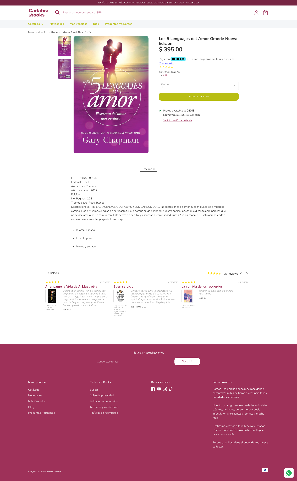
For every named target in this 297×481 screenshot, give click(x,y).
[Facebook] (153, 389)
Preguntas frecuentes (118, 24)
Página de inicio (35, 32)
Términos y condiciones (104, 407)
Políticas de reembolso (104, 413)
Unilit (164, 75)
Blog (96, 24)
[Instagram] (165, 389)
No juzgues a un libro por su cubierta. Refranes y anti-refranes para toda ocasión (120, 310)
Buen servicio (123, 286)
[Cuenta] (256, 12)
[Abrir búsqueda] (57, 12)
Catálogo (34, 24)
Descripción (148, 169)
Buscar (94, 390)
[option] (111, 96)
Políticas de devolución (104, 401)
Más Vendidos (78, 24)
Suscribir (187, 361)
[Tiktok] (171, 389)
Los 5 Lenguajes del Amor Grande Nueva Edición (69, 32)
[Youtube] (159, 389)
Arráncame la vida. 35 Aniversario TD (51, 308)
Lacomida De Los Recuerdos (188, 307)
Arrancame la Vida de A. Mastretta (71, 286)
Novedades (57, 24)
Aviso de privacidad (102, 395)
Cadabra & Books (53, 471)
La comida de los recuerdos (202, 286)
